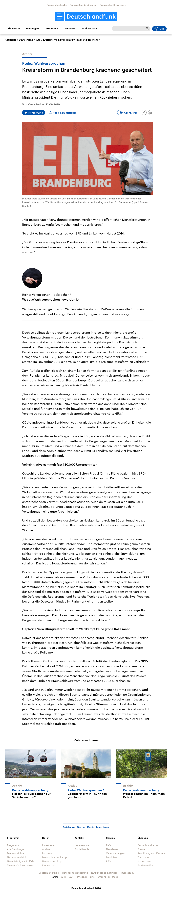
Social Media (82, 849)
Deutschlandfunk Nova (113, 5)
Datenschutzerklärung (75, 872)
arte (92, 876)
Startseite (10, 39)
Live (162, 29)
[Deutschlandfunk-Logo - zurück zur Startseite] (86, 16)
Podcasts (70, 28)
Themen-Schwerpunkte (20, 865)
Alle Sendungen (16, 849)
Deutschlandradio (57, 5)
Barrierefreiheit (146, 865)
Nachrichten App (51, 861)
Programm (52, 28)
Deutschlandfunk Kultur (83, 5)
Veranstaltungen (115, 853)
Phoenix (82, 876)
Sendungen (32, 28)
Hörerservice (82, 845)
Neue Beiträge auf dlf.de (20, 861)
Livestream (48, 845)
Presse (141, 849)
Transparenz (144, 857)
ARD (63, 876)
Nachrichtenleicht (17, 857)
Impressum (127, 872)
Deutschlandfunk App (54, 857)
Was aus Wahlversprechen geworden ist (50, 299)
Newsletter (112, 849)
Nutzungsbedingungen (104, 872)
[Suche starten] (147, 28)
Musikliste (111, 857)
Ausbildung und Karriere (151, 853)
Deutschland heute (29, 39)
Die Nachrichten (16, 853)
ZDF (71, 876)
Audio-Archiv (89, 28)
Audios (46, 849)
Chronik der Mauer (108, 876)
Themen (12, 28)
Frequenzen (48, 865)
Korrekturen (144, 861)
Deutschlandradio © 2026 (86, 888)
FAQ (108, 845)
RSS (108, 861)
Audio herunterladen (65, 112)
